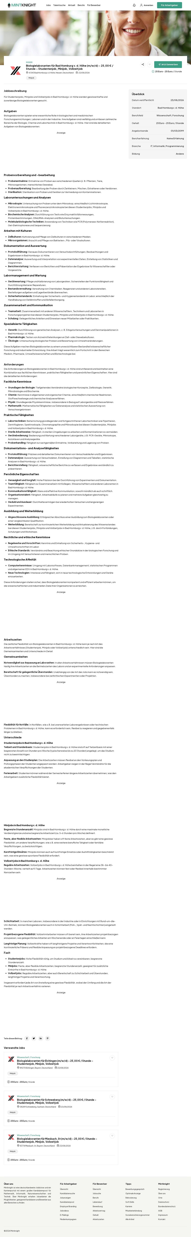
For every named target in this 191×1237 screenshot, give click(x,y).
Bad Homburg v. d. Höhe (171, 107)
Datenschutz (163, 1202)
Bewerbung (98, 1206)
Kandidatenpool (67, 1202)
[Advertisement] (61, 152)
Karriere (129, 1206)
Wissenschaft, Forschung (28, 1057)
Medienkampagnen (68, 1219)
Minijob (31, 78)
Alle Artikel (130, 1219)
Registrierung (164, 1189)
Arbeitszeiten (98, 1219)
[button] (134, 5)
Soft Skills (130, 1202)
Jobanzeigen (65, 1197)
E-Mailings (64, 1215)
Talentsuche (59, 5)
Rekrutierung (131, 1197)
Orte (160, 1197)
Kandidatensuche (67, 1193)
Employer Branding (68, 1206)
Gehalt (96, 1215)
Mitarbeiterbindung (134, 1210)
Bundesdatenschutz (167, 1206)
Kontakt (161, 1219)
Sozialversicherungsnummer (138, 1215)
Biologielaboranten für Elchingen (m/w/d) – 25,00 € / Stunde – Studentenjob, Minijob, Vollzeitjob (55, 1062)
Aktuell (71, 5)
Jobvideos (64, 1210)
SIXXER (29, 62)
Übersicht (64, 1189)
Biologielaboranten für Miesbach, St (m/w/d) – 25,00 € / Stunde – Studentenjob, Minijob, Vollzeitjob (57, 1140)
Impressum (163, 1215)
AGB (160, 1210)
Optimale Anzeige (133, 1193)
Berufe (81, 5)
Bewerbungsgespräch (135, 1189)
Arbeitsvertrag (99, 1210)
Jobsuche (97, 1193)
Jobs (48, 5)
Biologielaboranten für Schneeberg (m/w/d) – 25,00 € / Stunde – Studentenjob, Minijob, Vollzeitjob (56, 1101)
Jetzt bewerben (169, 64)
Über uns (162, 1193)
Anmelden (148, 5)
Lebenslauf (97, 1202)
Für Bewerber (94, 5)
